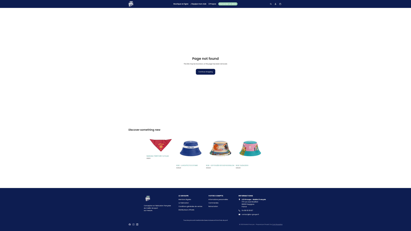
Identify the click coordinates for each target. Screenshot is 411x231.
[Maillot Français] (130, 4)
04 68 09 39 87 (247, 210)
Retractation (213, 206)
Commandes (213, 203)
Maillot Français (249, 224)
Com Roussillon (277, 224)
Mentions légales (185, 199)
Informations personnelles (218, 199)
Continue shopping (205, 72)
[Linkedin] (137, 224)
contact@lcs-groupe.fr (250, 214)
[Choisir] (201, 160)
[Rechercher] (270, 4)
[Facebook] (129, 224)
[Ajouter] (172, 151)
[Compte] (275, 4)
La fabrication (184, 203)
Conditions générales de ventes (190, 206)
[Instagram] (133, 224)
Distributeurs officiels (186, 210)
